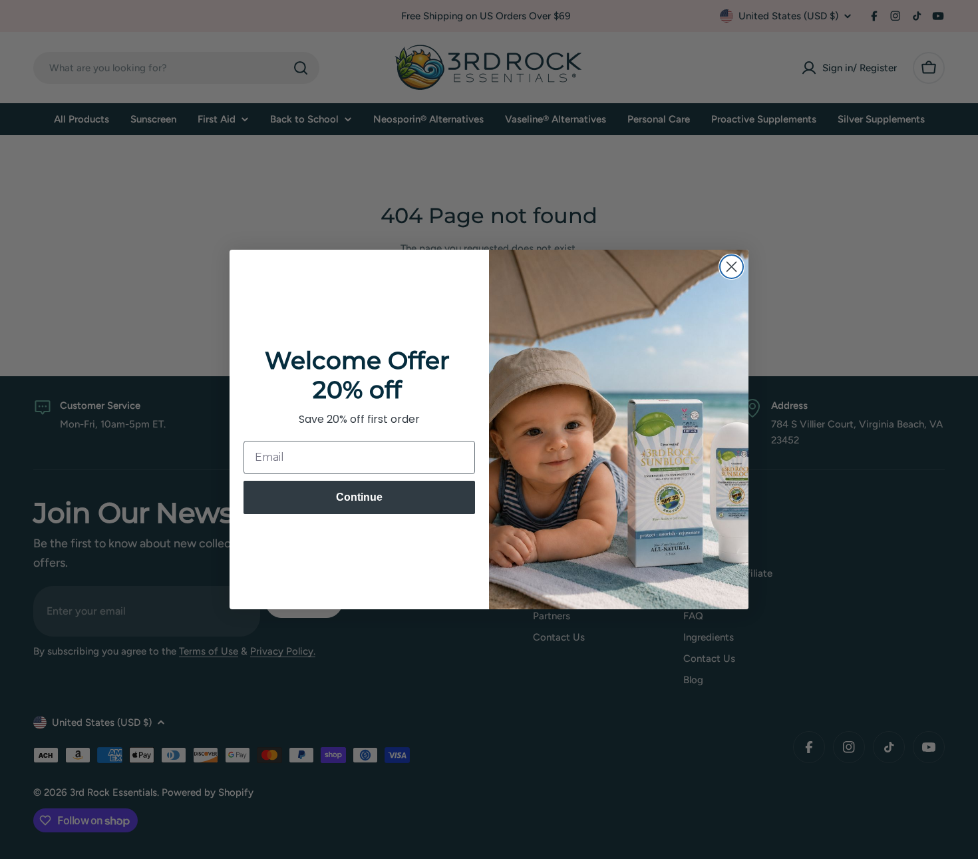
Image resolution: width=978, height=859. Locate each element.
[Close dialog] (731, 266)
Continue (359, 497)
